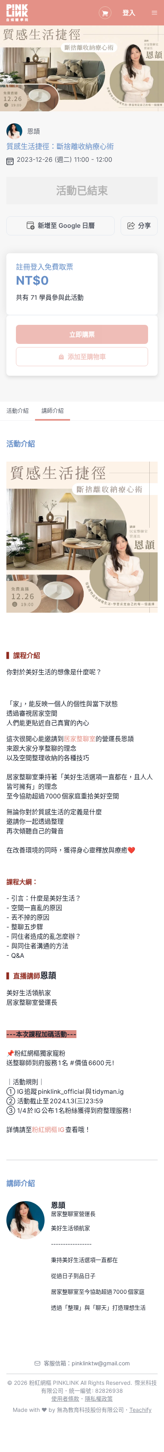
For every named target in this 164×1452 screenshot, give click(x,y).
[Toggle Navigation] (154, 13)
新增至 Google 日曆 (66, 225)
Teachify (140, 1409)
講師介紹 (52, 410)
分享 (144, 225)
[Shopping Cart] (105, 12)
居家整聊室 (80, 739)
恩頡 (58, 1205)
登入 (129, 13)
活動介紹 (17, 410)
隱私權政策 (99, 1398)
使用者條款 (65, 1398)
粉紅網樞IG (48, 1130)
